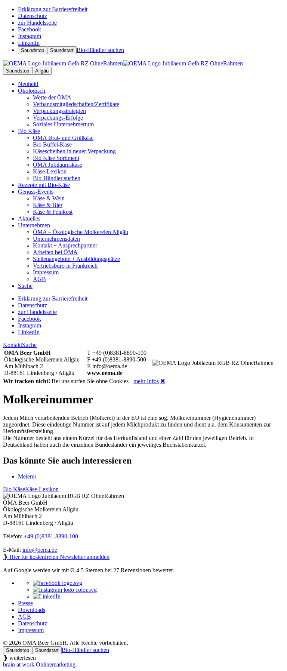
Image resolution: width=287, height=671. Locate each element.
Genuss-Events (35, 191)
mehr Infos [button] (146, 381)
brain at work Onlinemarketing (39, 664)
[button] (143, 657)
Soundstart (62, 50)
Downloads (31, 610)
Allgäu (42, 71)
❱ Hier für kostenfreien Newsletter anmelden (56, 557)
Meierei (27, 476)
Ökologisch (31, 90)
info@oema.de (39, 550)
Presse (25, 603)
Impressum (31, 630)
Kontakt (12, 345)
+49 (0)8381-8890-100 (51, 536)
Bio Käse (29, 131)
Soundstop (32, 50)
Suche (29, 345)
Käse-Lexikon (42, 489)
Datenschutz (32, 623)
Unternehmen (34, 225)
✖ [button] (162, 381)
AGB (24, 616)
